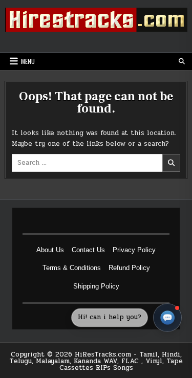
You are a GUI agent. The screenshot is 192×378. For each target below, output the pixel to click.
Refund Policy (129, 268)
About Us (50, 250)
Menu (28, 61)
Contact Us (88, 250)
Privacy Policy (134, 250)
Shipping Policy (96, 286)
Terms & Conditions (71, 268)
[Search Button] (181, 61)
